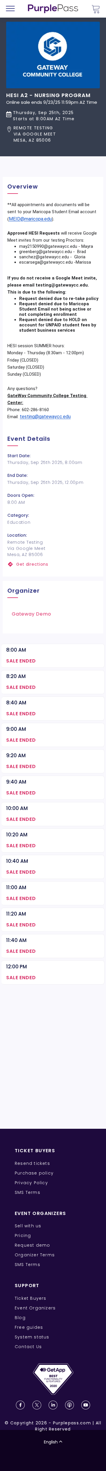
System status (32, 1337)
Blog (20, 1318)
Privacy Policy (31, 1183)
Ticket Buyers (31, 1298)
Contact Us (28, 1347)
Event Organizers (35, 1308)
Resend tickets (32, 1163)
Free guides (29, 1327)
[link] (53, 564)
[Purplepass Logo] (53, 8)
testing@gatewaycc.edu (45, 416)
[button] (51, 134)
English (51, 1442)
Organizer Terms (35, 1255)
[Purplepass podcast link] (69, 1405)
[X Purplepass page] (36, 1405)
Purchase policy (34, 1173)
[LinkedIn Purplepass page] (53, 1405)
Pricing (23, 1235)
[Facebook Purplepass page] (20, 1405)
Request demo (32, 1245)
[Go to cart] (95, 9)
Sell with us (28, 1226)
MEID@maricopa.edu (30, 219)
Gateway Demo (31, 614)
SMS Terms (27, 1192)
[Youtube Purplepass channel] (85, 1405)
